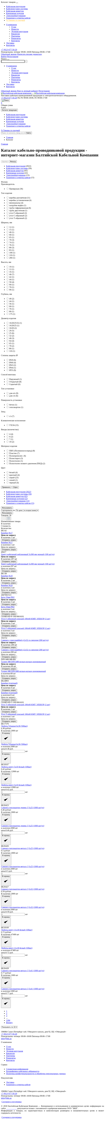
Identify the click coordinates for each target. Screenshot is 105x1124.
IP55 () (12, 370)
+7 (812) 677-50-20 (9, 50)
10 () (11, 267)
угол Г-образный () (18, 213)
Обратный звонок (9, 54)
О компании (11, 25)
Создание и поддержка (12, 1102)
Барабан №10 (7, 576)
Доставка (10, 43)
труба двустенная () (18, 210)
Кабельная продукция (15, 6)
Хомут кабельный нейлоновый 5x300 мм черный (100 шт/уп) (28, 554)
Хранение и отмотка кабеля (18, 18)
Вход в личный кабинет (27, 91)
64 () (11, 341)
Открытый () (15, 382)
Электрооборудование (16, 16)
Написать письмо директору (29, 54)
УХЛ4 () (13, 425)
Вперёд (9, 1023)
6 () (11, 437)
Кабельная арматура (15, 11)
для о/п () (13, 393)
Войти (4, 56)
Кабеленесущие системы (17, 9)
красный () (14, 475)
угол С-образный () (18, 216)
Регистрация (12, 56)
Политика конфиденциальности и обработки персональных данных (36, 1074)
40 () (11, 232)
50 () (11, 282)
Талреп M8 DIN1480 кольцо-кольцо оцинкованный (23, 662)
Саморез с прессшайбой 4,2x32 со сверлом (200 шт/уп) (25, 640)
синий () (13, 480)
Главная (4, 144)
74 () (11, 242)
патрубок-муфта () (17, 205)
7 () (11, 439)
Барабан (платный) (9, 683)
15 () (11, 230)
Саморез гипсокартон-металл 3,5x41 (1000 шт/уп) (22, 971)
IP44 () (12, 368)
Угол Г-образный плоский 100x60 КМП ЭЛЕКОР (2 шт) (25, 619)
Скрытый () (14, 384)
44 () (11, 279)
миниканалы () (16, 203)
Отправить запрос (9, 540)
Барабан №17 (7, 533)
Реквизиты (16, 38)
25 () (11, 333)
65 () (11, 237)
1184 (8, 1020)
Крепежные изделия (15, 13)
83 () (11, 250)
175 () (12, 314)
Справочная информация (17, 1069)
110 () (12, 255)
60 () (11, 235)
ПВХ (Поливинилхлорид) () (22, 451)
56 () (11, 304)
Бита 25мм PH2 (7, 597)
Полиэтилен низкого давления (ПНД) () (27, 463)
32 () (11, 336)
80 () (11, 247)
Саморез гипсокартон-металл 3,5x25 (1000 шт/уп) (22, 848)
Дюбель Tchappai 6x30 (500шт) (14, 726)
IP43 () (12, 365)
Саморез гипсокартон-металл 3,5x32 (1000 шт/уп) (22, 889)
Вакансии (15, 34)
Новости (15, 29)
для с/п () (13, 396)
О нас (13, 27)
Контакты (15, 41)
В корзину (6, 733)
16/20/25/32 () (15, 323)
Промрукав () (16, 189)
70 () (11, 240)
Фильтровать (7, 508)
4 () (11, 434)
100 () (12, 253)
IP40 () (12, 362)
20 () (11, 331)
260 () (12, 258)
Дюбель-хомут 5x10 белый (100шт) (16, 767)
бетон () (13, 405)
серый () (13, 477)
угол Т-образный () (18, 218)
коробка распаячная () (19, 198)
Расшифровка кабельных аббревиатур (22, 1071)
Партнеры (15, 36)
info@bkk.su (6, 1038)
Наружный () (15, 379)
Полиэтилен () (16, 461)
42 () (11, 277)
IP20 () (12, 360)
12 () (11, 227)
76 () (11, 245)
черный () (14, 483)
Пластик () (14, 453)
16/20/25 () (14, 325)
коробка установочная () (20, 200)
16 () (11, 272)
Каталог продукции (9, 110)
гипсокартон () (16, 407)
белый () (13, 472)
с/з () (11, 416)
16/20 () (13, 328)
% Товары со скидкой (15, 20)
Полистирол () (16, 458)
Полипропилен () (17, 456)
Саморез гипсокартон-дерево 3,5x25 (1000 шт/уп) (22, 807)
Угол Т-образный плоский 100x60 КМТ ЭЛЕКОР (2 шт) (25, 705)
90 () (11, 290)
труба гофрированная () (20, 208)
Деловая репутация (19, 31)
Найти (28, 133)
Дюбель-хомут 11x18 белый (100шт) (16, 930)
